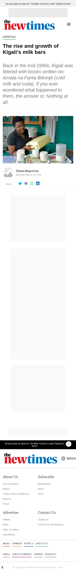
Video (6, 554)
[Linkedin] (37, 184)
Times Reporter (27, 171)
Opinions (43, 519)
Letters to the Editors (51, 524)
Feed (6, 503)
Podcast (50, 554)
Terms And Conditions (16, 493)
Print (41, 488)
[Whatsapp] (32, 184)
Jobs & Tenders (22, 554)
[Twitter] (20, 184)
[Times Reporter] (8, 177)
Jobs (41, 493)
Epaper (38, 554)
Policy (6, 488)
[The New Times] (29, 29)
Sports (28, 543)
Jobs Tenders (11, 529)
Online (6, 519)
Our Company (10, 483)
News (6, 543)
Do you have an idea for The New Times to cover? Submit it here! (38, 4)
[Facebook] (26, 184)
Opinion (17, 543)
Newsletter (44, 483)
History (7, 498)
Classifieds (9, 534)
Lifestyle (9, 36)
